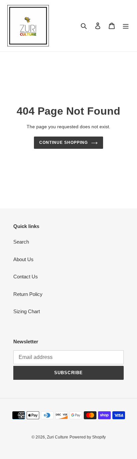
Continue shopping (63, 142)
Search (21, 242)
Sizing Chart (26, 311)
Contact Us (25, 276)
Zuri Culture (57, 437)
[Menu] (126, 26)
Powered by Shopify (87, 437)
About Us (23, 259)
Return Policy (28, 294)
